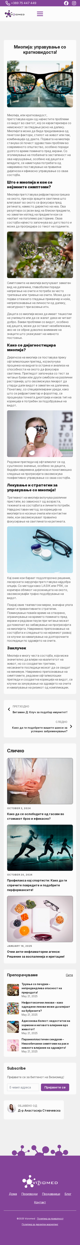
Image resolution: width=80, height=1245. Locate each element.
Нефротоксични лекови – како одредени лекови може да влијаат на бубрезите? (46, 1006)
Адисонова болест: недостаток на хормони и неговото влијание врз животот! (46, 1025)
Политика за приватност (50, 1218)
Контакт (40, 1202)
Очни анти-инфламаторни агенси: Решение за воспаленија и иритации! (36, 954)
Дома (13, 1194)
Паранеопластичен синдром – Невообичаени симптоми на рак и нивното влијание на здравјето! (45, 1043)
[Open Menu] (40, 14)
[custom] (66, 3)
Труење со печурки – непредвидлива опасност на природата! (42, 988)
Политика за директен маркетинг (40, 1224)
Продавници (51, 1194)
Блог (68, 1194)
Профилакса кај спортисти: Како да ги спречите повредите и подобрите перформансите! (37, 885)
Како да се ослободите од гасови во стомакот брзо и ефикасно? (35, 816)
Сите (69, 975)
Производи (29, 1194)
